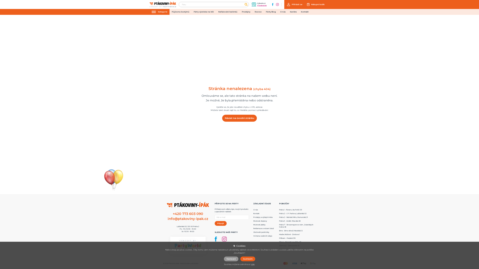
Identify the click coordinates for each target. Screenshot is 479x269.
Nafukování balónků (228, 12)
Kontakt (305, 12)
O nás (283, 12)
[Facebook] (272, 4)
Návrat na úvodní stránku (239, 118)
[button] (294, 4)
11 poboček (262, 5)
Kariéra (293, 12)
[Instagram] (277, 4)
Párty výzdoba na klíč (204, 12)
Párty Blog (271, 12)
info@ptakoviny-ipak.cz (188, 219)
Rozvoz (258, 12)
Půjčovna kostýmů (180, 12)
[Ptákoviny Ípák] (163, 4)
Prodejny (246, 12)
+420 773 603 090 (188, 214)
